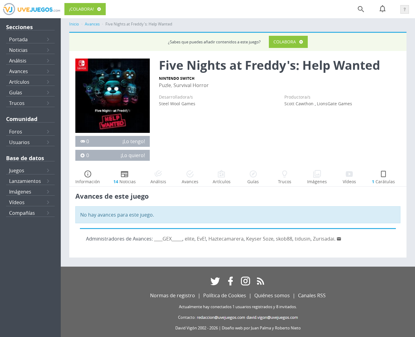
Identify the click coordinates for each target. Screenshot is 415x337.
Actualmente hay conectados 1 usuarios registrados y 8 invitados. (238, 306)
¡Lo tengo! (133, 141)
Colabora (284, 42)
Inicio (74, 24)
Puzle (165, 85)
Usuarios (19, 142)
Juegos (16, 170)
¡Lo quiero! (133, 155)
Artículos (19, 82)
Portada (18, 39)
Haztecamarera (226, 238)
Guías (15, 92)
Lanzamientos (25, 181)
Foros (15, 131)
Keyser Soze (259, 238)
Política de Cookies (224, 295)
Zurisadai (323, 238)
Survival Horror (191, 85)
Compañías (22, 213)
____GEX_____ (168, 238)
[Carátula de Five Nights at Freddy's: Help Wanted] (112, 95)
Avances (18, 71)
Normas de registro (172, 295)
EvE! (201, 238)
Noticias (18, 50)
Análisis (17, 60)
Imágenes (20, 191)
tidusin (302, 238)
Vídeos (17, 202)
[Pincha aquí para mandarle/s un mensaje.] (339, 238)
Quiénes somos (272, 295)
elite (189, 238)
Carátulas (383, 181)
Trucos (17, 103)
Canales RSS (312, 295)
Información (87, 181)
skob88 (284, 238)
